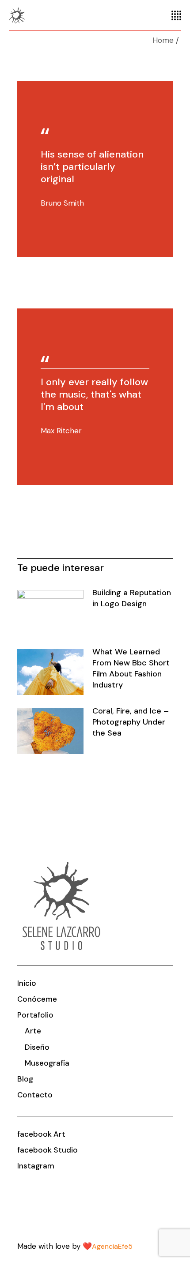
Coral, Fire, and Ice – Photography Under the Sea (130, 722)
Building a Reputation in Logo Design (131, 598)
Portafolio (35, 1015)
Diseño (37, 1047)
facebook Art (41, 1134)
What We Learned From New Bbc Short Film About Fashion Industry (131, 668)
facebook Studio (47, 1150)
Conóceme (37, 999)
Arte (33, 1031)
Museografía (47, 1063)
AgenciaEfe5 (112, 1246)
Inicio (26, 983)
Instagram (35, 1166)
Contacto (35, 1095)
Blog (25, 1079)
